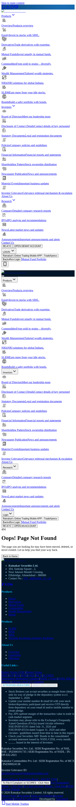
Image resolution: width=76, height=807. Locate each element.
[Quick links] (4, 264)
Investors (6, 107)
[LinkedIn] (11, 584)
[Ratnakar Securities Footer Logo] (38, 559)
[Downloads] (8, 7)
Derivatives (14, 601)
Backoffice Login (11, 259)
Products (6, 16)
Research (6, 201)
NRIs (11, 634)
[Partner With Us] (16, 7)
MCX (39, 675)
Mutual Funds (16, 604)
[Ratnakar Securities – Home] (13, 11)
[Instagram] (8, 584)
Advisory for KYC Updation (27, 681)
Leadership (14, 655)
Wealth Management (19, 611)
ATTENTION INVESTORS (16, 685)
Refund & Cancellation (26, 798)
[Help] (12, 7)
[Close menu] (2, 275)
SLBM (12, 628)
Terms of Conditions (42, 795)
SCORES (48, 675)
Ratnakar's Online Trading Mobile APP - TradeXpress (30, 255)
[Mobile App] (3, 7)
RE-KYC (7, 246)
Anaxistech (62, 798)
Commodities (15, 608)
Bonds (12, 614)
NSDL (31, 675)
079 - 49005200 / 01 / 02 (37, 578)
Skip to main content (12, 2)
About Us (6, 196)
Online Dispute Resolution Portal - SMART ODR (29, 779)
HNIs (11, 631)
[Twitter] (5, 584)
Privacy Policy (9, 795)
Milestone (13, 658)
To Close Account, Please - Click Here (45, 786)
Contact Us (7, 242)
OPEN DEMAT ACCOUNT (27, 246)
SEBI (24, 675)
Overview (14, 651)
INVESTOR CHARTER (44, 685)
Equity (12, 598)
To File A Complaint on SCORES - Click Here (26, 783)
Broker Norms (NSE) (13, 672)
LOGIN (7, 252)
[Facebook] (2, 584)
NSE (11, 675)
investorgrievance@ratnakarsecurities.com (24, 773)
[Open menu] (2, 269)
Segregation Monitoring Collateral (20, 678)
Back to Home (10, 556)
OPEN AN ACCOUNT (25, 526)
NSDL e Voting (48, 678)
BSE (17, 675)
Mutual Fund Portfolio (33, 259)
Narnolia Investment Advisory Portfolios (31, 638)
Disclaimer (24, 795)
